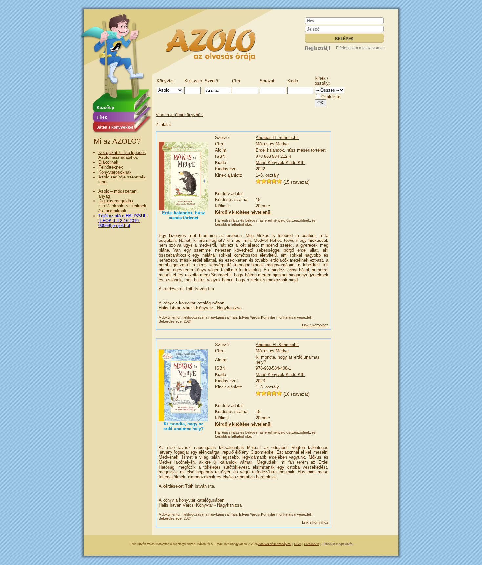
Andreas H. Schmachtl (277, 137)
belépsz (251, 220)
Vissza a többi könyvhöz (179, 114)
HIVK (297, 544)
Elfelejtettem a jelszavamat (360, 48)
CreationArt (311, 544)
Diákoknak (108, 162)
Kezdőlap (105, 107)
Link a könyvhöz (315, 325)
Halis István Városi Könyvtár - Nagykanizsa (200, 307)
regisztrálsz (230, 220)
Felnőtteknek (110, 167)
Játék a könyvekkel (115, 127)
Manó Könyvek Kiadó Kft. (280, 162)
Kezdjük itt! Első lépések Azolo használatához (122, 155)
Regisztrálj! (317, 48)
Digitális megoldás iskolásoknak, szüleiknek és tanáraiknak (122, 206)
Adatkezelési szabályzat (274, 544)
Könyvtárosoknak (114, 172)
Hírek (102, 117)
